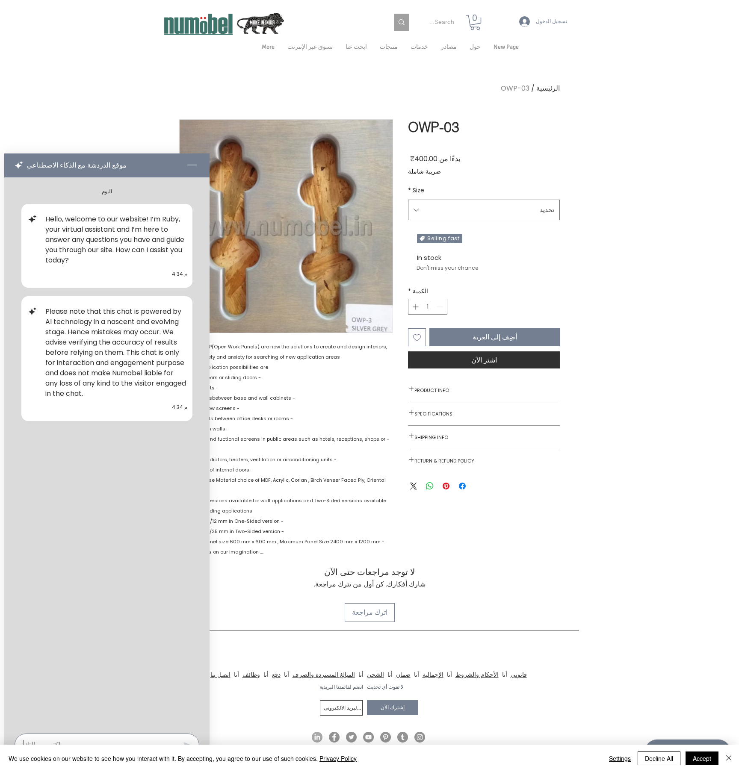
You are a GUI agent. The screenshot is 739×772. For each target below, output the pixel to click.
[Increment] (414, 306)
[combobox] (484, 210)
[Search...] (401, 22)
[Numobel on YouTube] (368, 737)
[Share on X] (413, 486)
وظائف (251, 674)
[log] (107, 452)
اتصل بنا (220, 674)
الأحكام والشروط (477, 674)
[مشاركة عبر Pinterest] (446, 486)
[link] (475, 22)
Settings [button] (620, 758)
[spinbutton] (427, 306)
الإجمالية (433, 674)
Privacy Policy (338, 758)
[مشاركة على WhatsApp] (430, 486)
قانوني (519, 674)
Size (416, 190)
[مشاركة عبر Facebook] (462, 486)
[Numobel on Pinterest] (385, 737)
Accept (702, 758)
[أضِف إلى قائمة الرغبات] (417, 337)
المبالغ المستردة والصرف (324, 674)
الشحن (375, 674)
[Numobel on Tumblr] (402, 737)
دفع (276, 674)
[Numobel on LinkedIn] (317, 737)
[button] (475, 47)
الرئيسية (548, 88)
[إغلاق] (729, 758)
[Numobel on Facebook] (334, 737)
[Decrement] (440, 306)
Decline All (659, 758)
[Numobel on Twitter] (351, 737)
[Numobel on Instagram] (419, 737)
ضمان (403, 674)
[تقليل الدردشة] (192, 165)
